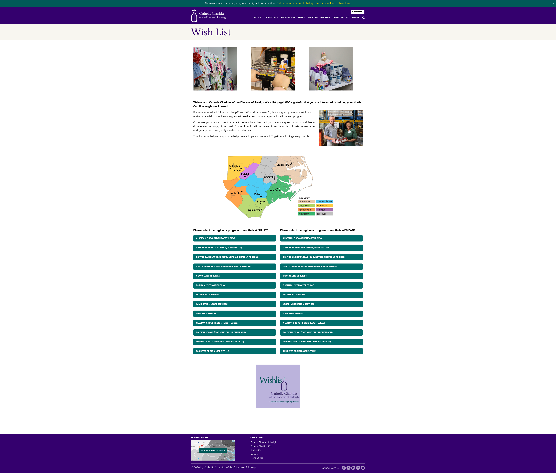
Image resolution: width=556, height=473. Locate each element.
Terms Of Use (256, 458)
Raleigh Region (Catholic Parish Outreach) (221, 332)
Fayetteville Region (207, 295)
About (324, 18)
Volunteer (352, 18)
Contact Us (255, 450)
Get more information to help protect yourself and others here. (314, 3)
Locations (270, 18)
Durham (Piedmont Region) (211, 285)
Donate (337, 18)
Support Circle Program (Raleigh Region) (220, 342)
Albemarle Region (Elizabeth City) (215, 238)
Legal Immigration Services (298, 304)
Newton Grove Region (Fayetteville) (217, 323)
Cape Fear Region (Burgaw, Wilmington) (219, 248)
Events (312, 18)
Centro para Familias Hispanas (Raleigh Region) (223, 267)
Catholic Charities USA (260, 446)
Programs (287, 18)
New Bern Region (206, 314)
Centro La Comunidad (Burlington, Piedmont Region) (227, 257)
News (301, 18)
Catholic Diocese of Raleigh (263, 442)
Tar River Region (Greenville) (212, 351)
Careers (254, 454)
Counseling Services (208, 276)
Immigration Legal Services (211, 304)
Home (257, 18)
